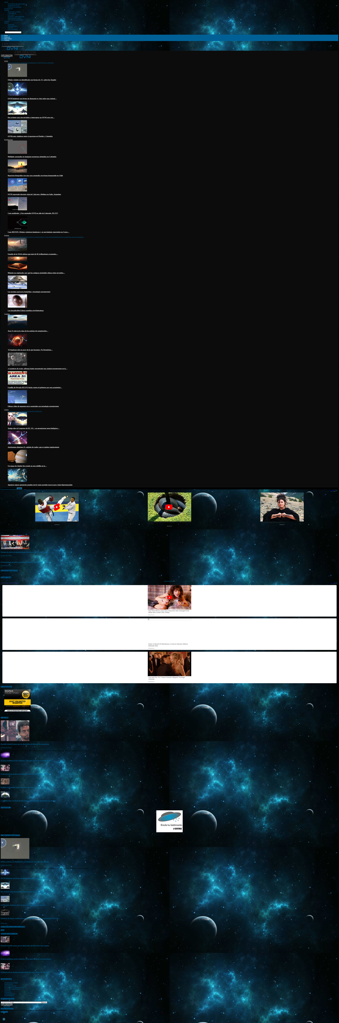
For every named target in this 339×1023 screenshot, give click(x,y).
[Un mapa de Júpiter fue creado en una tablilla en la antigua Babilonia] (17, 462)
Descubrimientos (12, 26)
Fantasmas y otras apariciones (16, 16)
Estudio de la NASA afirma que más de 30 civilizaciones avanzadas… (33, 254)
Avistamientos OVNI (14, 5)
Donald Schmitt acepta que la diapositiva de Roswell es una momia (25, 744)
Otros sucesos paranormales (15, 19)
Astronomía (11, 24)
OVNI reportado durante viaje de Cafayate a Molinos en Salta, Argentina (34, 194)
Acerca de (7, 37)
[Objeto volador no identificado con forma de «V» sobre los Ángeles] (17, 76)
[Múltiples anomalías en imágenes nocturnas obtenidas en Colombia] (17, 153)
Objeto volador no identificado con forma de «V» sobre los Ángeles (32, 80)
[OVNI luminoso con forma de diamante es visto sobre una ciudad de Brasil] (17, 95)
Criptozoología (12, 13)
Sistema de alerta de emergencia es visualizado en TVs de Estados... (25, 552)
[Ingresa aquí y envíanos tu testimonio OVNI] (169, 832)
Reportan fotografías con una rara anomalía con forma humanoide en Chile (35, 175)
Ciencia (6, 23)
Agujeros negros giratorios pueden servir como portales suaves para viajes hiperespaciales (40, 485)
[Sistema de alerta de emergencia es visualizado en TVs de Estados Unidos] (15, 548)
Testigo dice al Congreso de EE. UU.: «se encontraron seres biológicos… (33, 428)
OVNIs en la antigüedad (14, 7)
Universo (10, 27)
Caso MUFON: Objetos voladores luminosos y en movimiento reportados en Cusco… (38, 232)
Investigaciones (8, 8)
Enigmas (6, 10)
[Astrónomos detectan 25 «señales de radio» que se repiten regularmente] (17, 443)
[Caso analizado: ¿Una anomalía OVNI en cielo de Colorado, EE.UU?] (17, 210)
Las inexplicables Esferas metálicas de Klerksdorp (26, 310)
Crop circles (11, 15)
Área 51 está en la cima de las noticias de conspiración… (28, 331)
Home (6, 35)
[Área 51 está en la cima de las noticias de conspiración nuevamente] (17, 327)
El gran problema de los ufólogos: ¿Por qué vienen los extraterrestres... (26, 760)
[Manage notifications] (3, 1019)
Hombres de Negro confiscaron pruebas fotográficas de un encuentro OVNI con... (30, 918)
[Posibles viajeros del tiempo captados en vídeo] (5, 784)
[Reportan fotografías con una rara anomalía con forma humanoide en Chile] (17, 172)
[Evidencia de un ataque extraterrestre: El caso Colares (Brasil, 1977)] (5, 770)
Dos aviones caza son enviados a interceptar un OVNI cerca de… (31, 117)
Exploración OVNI (6, 555)
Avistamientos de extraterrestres (16, 3)
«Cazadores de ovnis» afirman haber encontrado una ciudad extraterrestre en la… (37, 369)
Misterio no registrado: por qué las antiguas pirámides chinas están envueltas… (36, 273)
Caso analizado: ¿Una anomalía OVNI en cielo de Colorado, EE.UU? (33, 213)
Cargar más (4, 923)
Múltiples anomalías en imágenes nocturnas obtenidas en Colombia (32, 157)
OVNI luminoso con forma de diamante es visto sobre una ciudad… (32, 99)
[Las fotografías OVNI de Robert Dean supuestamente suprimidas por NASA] (5, 797)
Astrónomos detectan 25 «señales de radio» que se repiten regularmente (33, 447)
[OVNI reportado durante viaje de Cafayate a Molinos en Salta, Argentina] (17, 191)
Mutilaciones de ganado (14, 18)
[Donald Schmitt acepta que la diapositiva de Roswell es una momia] (15, 740)
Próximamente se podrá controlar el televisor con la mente (22, 562)
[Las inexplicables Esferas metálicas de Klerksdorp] (17, 307)
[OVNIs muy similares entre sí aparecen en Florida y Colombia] (17, 133)
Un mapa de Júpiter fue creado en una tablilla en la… (27, 466)
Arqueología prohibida (14, 11)
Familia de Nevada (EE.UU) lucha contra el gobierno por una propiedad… (35, 387)
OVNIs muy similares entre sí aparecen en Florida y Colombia (30, 136)
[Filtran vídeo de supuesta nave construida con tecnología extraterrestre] (17, 403)
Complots (7, 21)
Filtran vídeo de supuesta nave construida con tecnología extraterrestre (33, 406)
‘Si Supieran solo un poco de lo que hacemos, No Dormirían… (30, 350)
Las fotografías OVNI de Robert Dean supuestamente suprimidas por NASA (28, 801)
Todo (9, 63)
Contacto (6, 40)
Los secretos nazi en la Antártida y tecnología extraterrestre (29, 292)
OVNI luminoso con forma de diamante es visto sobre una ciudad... (25, 878)
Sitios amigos (8, 38)
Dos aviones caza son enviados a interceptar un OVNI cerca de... (24, 892)
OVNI (6, 2)
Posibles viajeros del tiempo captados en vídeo (17, 787)
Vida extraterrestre (13, 29)
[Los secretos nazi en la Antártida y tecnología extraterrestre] (17, 288)
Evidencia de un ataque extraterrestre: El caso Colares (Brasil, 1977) (25, 774)
